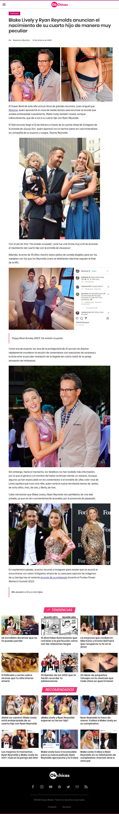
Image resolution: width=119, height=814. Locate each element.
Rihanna (13, 110)
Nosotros (66, 807)
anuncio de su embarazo (53, 577)
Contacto (52, 807)
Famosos (14, 13)
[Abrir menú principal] (4, 4)
